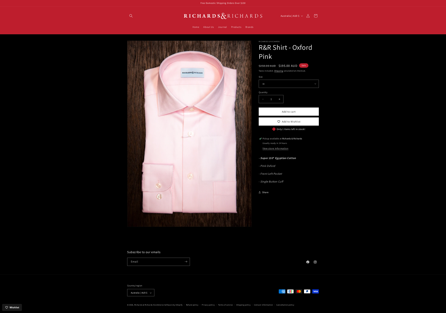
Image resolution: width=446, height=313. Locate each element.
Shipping (278, 70)
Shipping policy (243, 305)
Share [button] (265, 192)
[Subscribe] (186, 261)
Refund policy (192, 305)
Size (261, 76)
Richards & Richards (143, 305)
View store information (275, 148)
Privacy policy (208, 305)
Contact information (263, 305)
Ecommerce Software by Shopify (168, 305)
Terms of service (225, 305)
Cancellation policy (285, 305)
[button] (131, 16)
